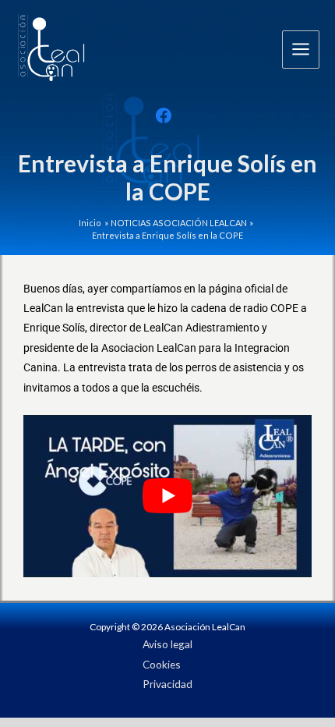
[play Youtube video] (167, 496)
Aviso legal (167, 644)
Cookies (162, 664)
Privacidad (167, 683)
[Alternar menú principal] (301, 49)
